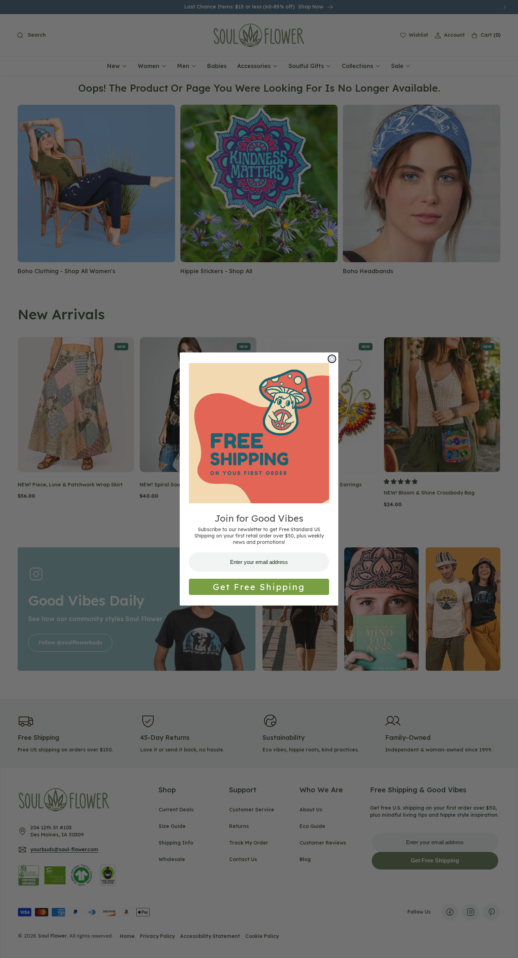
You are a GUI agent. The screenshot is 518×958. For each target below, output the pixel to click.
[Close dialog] (331, 358)
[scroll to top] (506, 946)
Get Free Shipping (259, 587)
